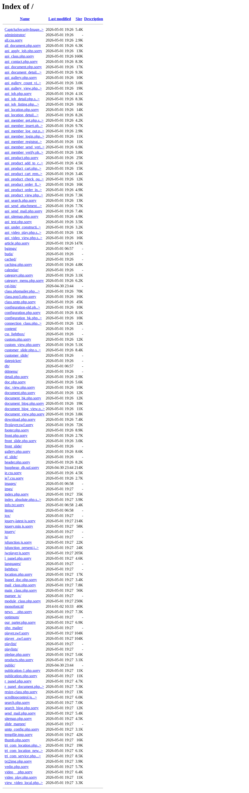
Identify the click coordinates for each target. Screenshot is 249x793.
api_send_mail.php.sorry (23, 211)
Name (25, 19)
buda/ (9, 254)
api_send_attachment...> (23, 206)
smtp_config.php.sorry (22, 729)
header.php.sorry (17, 462)
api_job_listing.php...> (22, 104)
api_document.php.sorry (23, 67)
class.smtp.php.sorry (20, 302)
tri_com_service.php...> (23, 756)
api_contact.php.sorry (21, 61)
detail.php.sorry (16, 377)
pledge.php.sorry (17, 654)
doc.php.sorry (15, 382)
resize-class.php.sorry (21, 692)
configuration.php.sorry (23, 313)
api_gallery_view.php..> (23, 88)
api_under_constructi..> (23, 227)
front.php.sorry (16, 435)
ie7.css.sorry (14, 478)
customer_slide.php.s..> (23, 350)
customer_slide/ (16, 355)
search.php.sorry (17, 702)
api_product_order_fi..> (23, 184)
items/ (9, 510)
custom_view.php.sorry (22, 345)
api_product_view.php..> (24, 195)
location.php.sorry (18, 574)
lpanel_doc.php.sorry (21, 580)
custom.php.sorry (18, 339)
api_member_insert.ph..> (24, 126)
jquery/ (10, 532)
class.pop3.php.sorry (20, 297)
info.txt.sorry (14, 505)
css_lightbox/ (15, 334)
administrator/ (15, 35)
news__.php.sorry (18, 612)
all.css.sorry (14, 40)
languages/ (13, 564)
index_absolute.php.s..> (23, 500)
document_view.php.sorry (24, 414)
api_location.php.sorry (22, 110)
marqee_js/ (13, 596)
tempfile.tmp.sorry (19, 735)
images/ (10, 483)
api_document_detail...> (23, 72)
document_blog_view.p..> (25, 409)
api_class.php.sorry (19, 56)
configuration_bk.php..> (23, 318)
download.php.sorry (20, 419)
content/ (11, 329)
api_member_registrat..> (23, 142)
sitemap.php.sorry (18, 719)
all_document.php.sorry (23, 45)
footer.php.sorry (17, 430)
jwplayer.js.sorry (17, 553)
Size (79, 19)
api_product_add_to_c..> (24, 163)
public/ (10, 665)
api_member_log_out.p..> (24, 131)
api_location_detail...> (22, 115)
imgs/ (9, 489)
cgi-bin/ (10, 286)
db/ (7, 366)
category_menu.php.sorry (24, 280)
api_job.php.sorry (18, 94)
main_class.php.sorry (21, 590)
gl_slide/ (11, 457)
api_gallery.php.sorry (21, 78)
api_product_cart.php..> (23, 168)
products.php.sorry (19, 660)
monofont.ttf (14, 606)
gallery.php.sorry (17, 451)
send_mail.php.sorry (20, 713)
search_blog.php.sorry (22, 708)
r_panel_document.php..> (24, 686)
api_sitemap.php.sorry (21, 216)
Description (93, 19)
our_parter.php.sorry (20, 622)
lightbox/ (11, 569)
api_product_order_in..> (23, 190)
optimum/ (12, 617)
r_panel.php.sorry (18, 681)
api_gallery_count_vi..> (23, 83)
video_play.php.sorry (21, 777)
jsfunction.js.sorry (18, 542)
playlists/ (11, 649)
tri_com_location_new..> (24, 751)
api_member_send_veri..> (24, 147)
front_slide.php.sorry (20, 441)
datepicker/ (13, 361)
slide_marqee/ (15, 724)
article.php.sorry (17, 243)
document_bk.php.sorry (23, 398)
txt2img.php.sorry (18, 761)
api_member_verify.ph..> (24, 152)
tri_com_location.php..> (23, 745)
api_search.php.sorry (20, 200)
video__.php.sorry (19, 772)
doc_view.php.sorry (20, 387)
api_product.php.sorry (21, 158)
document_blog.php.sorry (24, 403)
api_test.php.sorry (18, 222)
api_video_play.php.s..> (23, 232)
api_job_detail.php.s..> (22, 99)
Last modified (59, 19)
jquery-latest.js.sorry (20, 521)
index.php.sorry (17, 494)
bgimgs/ (11, 248)
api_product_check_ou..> (24, 179)
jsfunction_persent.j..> (22, 548)
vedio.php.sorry (17, 767)
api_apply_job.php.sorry (23, 51)
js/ (6, 537)
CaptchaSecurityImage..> (24, 29)
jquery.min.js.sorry (19, 526)
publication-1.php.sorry (22, 670)
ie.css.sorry (13, 473)
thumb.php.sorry (17, 740)
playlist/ (11, 644)
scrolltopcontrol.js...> (21, 697)
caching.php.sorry (18, 264)
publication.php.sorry (21, 676)
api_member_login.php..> (24, 136)
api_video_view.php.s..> (23, 238)
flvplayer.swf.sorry (19, 425)
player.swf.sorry (17, 633)
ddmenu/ (11, 371)
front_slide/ (13, 446)
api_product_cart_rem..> (23, 174)
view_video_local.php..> (24, 783)
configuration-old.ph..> (22, 307)
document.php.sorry (20, 393)
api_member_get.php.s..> (24, 120)
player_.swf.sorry (18, 638)
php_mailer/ (14, 628)
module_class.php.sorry (23, 601)
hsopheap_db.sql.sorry (22, 467)
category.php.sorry (19, 275)
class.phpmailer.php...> (22, 291)
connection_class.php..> (23, 323)
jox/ (7, 516)
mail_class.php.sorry (20, 585)
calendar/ (11, 270)
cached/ (10, 259)
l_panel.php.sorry (18, 558)
